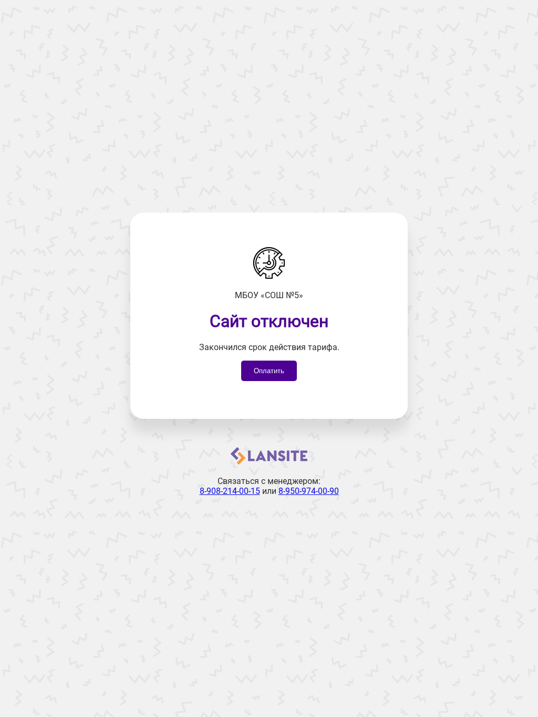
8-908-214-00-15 (230, 491)
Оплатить (269, 371)
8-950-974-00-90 (308, 491)
